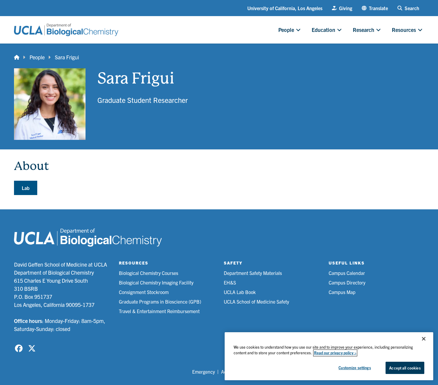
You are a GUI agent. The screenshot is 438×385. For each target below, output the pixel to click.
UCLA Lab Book (240, 292)
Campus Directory (347, 282)
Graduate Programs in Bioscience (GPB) (160, 301)
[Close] (423, 338)
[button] (375, 8)
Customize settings (354, 367)
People (37, 57)
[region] (329, 356)
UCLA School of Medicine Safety (256, 301)
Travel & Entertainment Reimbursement (159, 311)
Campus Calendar (347, 273)
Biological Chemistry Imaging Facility (156, 282)
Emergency (203, 372)
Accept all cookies (404, 367)
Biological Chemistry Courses (148, 273)
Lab (25, 188)
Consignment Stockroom (144, 292)
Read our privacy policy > (335, 352)
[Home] (16, 57)
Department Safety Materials (253, 273)
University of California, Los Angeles (284, 8)
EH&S (230, 282)
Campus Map (342, 292)
